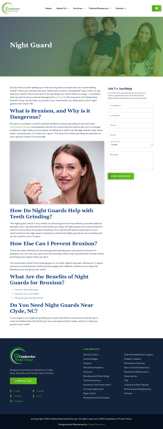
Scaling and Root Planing (136, 384)
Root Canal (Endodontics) (136, 367)
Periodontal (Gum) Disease (96, 397)
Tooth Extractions (92, 380)
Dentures (88, 371)
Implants (87, 363)
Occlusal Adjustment (93, 389)
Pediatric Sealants (132, 359)
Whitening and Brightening (137, 389)
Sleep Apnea (130, 376)
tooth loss (59, 97)
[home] (11, 8)
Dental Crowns (90, 354)
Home (49, 8)
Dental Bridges (90, 359)
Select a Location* (115, 141)
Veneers (128, 393)
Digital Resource (96, 424)
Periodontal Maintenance (136, 371)
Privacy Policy (125, 418)
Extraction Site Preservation (97, 384)
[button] (62, 8)
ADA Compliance (107, 418)
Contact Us (23, 381)
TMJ (126, 380)
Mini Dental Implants (93, 367)
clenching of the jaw (20, 127)
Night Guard (89, 393)
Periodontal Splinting (134, 363)
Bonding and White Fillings (96, 376)
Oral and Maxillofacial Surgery (138, 354)
